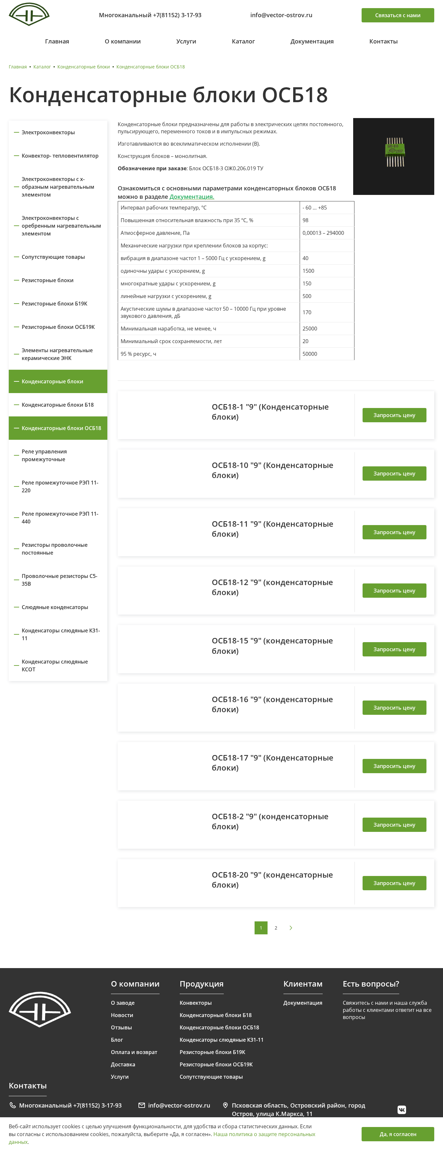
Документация (312, 41)
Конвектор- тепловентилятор (60, 155)
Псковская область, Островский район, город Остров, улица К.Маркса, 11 (298, 1109)
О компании (123, 41)
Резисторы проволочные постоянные (55, 548)
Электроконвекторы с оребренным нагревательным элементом (61, 225)
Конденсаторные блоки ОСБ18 (61, 428)
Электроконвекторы (48, 132)
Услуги (186, 41)
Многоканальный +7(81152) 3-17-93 (150, 15)
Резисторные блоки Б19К (54, 303)
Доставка (123, 1064)
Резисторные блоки (48, 280)
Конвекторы (196, 1002)
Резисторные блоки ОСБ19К (58, 326)
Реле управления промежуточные (44, 455)
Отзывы (121, 1027)
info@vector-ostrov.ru (281, 15)
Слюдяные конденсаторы (55, 607)
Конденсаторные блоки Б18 (58, 404)
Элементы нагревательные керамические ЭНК (57, 354)
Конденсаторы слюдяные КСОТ (55, 665)
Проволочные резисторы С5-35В (59, 579)
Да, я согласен (398, 1134)
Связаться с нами (398, 15)
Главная (57, 41)
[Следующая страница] (290, 927)
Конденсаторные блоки (83, 67)
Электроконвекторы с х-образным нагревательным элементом (58, 186)
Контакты (383, 41)
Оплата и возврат (134, 1052)
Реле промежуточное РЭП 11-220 (60, 486)
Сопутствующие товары (53, 256)
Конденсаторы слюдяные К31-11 (61, 634)
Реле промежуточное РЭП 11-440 (60, 517)
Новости (122, 1015)
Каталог (243, 41)
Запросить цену (394, 415)
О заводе (123, 1002)
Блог (117, 1039)
